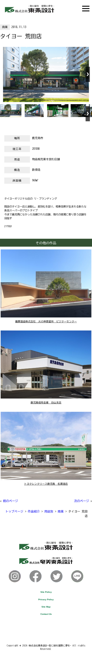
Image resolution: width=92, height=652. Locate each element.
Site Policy (46, 592)
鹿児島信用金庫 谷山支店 (46, 402)
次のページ (81, 500)
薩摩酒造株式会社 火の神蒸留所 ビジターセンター (46, 321)
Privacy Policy (46, 599)
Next (88, 74)
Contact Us (46, 614)
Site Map (46, 607)
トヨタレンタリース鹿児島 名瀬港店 (46, 484)
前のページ (10, 500)
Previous (4, 74)
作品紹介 (34, 511)
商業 (5, 27)
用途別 (48, 511)
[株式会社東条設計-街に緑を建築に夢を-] (29, 11)
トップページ (14, 511)
